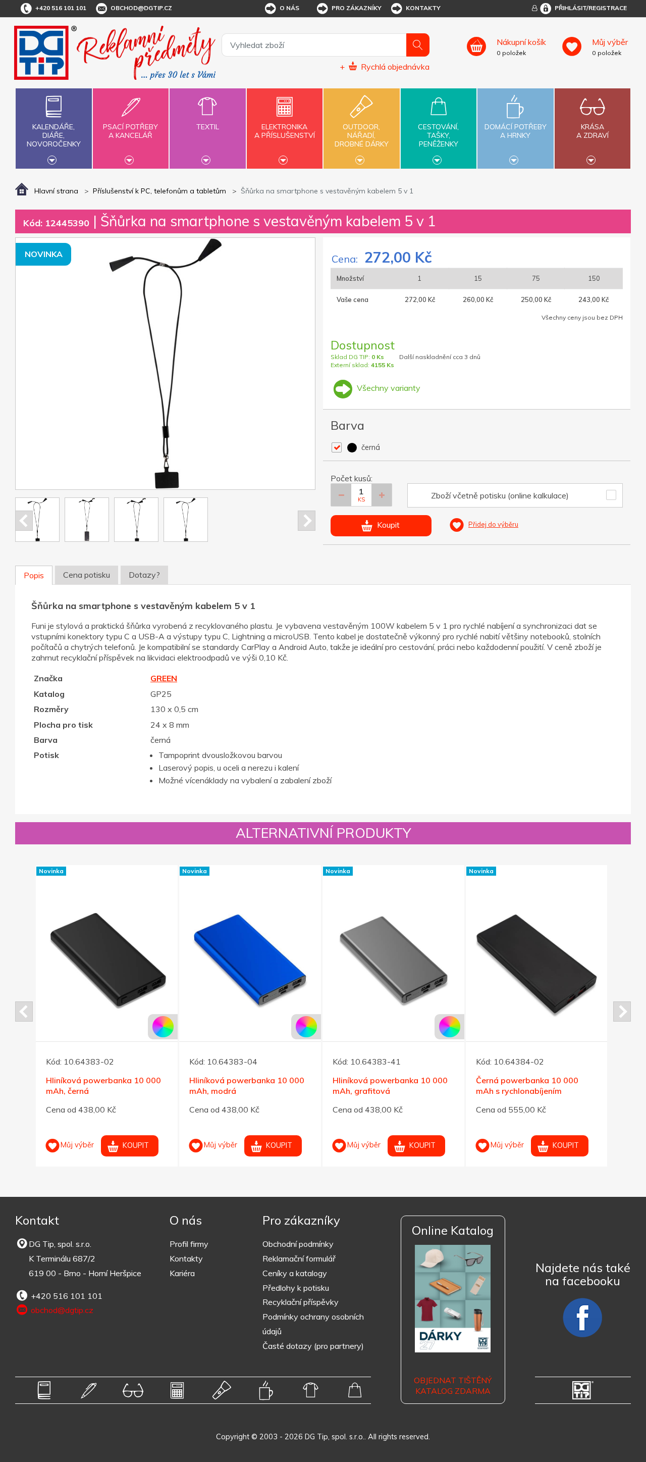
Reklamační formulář (299, 1258)
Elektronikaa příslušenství (284, 131)
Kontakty (423, 8)
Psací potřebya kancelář (130, 131)
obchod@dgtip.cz (141, 8)
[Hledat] (417, 45)
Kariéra (182, 1273)
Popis (34, 575)
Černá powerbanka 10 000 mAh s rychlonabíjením (527, 1085)
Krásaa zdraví (592, 131)
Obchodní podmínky (298, 1244)
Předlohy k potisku (295, 1288)
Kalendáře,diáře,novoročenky (54, 135)
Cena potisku (86, 575)
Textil (207, 126)
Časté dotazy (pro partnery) (313, 1346)
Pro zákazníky (357, 8)
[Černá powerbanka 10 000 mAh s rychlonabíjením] (537, 962)
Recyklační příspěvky (300, 1302)
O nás (289, 8)
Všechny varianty (387, 388)
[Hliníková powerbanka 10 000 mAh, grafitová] (393, 962)
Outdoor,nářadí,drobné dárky (362, 135)
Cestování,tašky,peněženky (438, 135)
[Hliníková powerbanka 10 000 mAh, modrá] (250, 962)
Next (306, 521)
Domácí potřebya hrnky (515, 131)
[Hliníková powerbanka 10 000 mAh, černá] (107, 962)
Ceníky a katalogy (294, 1273)
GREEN (163, 678)
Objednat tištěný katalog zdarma (453, 1385)
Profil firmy (189, 1244)
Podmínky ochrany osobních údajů (313, 1324)
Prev (24, 521)
